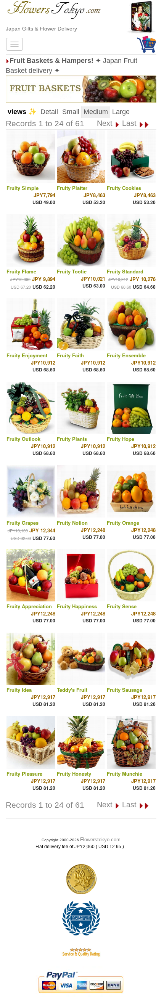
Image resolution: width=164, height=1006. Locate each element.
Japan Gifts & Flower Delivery (41, 29)
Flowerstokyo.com (100, 839)
